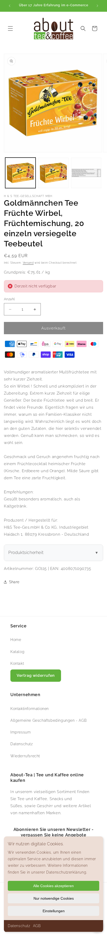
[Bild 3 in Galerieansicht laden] (86, 173)
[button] (10, 28)
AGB (37, 926)
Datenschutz (19, 926)
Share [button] (14, 582)
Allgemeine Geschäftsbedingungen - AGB (48, 720)
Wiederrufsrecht (25, 756)
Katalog (17, 652)
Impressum (20, 732)
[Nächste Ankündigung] (97, 5)
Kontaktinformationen (29, 709)
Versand (28, 262)
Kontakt (17, 663)
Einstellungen (54, 911)
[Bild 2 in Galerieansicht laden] (53, 173)
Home (15, 640)
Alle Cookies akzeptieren (53, 886)
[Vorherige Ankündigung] (9, 5)
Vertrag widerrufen (36, 675)
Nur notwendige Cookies (54, 898)
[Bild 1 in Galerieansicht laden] (20, 173)
